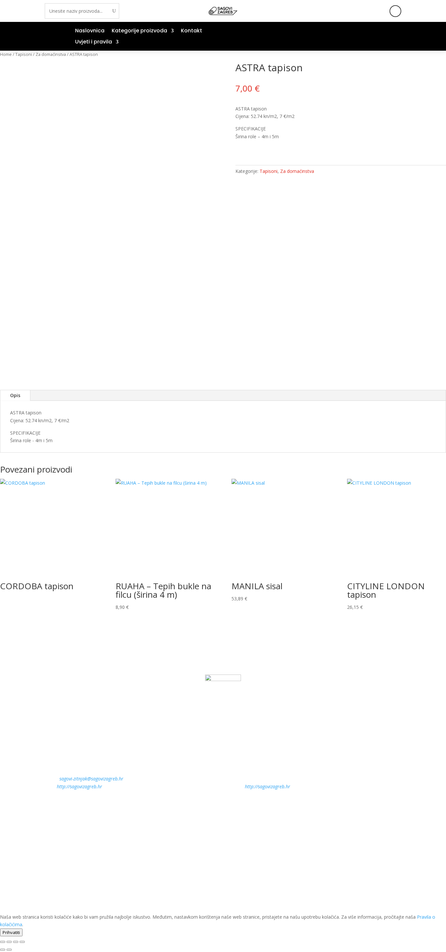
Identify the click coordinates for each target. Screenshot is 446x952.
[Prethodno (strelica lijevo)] (2, 950)
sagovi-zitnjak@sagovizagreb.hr (91, 779)
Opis (15, 395)
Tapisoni (23, 54)
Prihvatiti (11, 932)
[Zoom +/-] (2, 942)
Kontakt (191, 31)
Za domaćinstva (51, 54)
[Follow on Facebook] (395, 11)
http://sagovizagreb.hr (79, 786)
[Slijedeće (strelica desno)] (9, 950)
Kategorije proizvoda (139, 31)
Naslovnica (89, 31)
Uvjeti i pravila (93, 42)
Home (6, 54)
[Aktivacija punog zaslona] (9, 942)
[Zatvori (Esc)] (22, 942)
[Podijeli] (15, 942)
